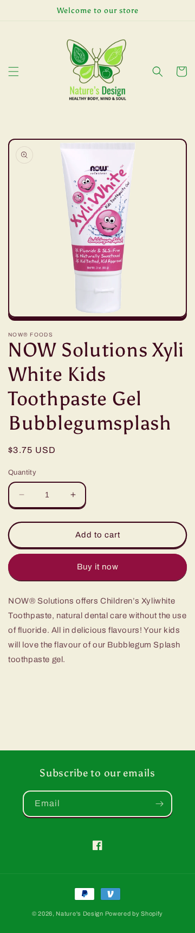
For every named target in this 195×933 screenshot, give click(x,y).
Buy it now (98, 566)
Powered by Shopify (134, 913)
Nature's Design (79, 913)
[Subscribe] (159, 804)
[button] (13, 71)
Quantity (22, 472)
